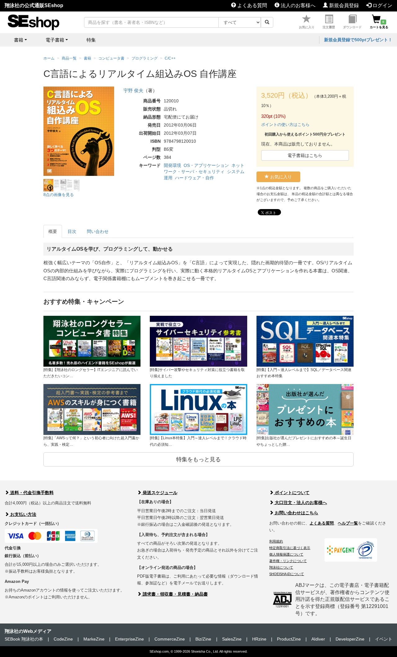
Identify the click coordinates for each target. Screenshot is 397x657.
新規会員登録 (343, 5)
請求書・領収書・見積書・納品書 (174, 594)
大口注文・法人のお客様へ (300, 502)
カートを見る (379, 24)
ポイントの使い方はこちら (285, 124)
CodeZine (63, 639)
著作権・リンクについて (288, 561)
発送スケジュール (159, 492)
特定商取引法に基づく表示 (289, 548)
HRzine (259, 639)
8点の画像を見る (58, 194)
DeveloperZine (350, 639)
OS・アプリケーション (206, 165)
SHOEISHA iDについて (286, 574)
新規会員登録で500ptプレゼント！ (358, 39)
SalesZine (232, 639)
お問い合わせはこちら (296, 512)
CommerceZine (169, 639)
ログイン (381, 5)
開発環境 (172, 165)
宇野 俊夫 (133, 90)
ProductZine (289, 639)
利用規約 (276, 541)
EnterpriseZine (129, 639)
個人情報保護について (286, 554)
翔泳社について (281, 567)
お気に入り (306, 27)
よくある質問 (251, 5)
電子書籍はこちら (305, 155)
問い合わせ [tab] (98, 231)
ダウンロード (352, 27)
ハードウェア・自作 (194, 177)
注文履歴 (329, 27)
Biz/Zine (203, 639)
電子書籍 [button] (55, 39)
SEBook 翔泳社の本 (24, 639)
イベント (383, 639)
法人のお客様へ (297, 5)
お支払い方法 (22, 514)
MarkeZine (94, 639)
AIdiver (318, 639)
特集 (91, 39)
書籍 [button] (18, 39)
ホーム (49, 58)
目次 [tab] (72, 231)
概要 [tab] (52, 231)
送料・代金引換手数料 (31, 492)
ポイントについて (292, 492)
